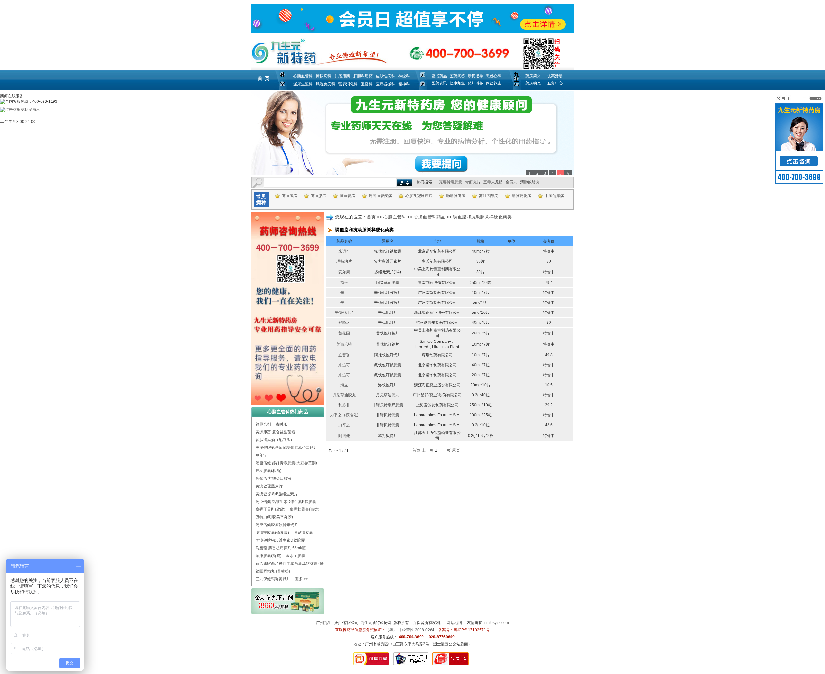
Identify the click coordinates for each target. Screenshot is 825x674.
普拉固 (344, 333)
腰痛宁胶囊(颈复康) (272, 532)
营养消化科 (348, 84)
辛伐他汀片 (344, 312)
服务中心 (555, 83)
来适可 (344, 251)
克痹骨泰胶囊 (450, 182)
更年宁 (261, 455)
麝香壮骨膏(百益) (304, 509)
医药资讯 (439, 83)
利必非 (344, 405)
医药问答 (457, 76)
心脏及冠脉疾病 (418, 196)
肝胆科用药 (363, 76)
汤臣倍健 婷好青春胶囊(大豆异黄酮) (286, 463)
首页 (371, 216)
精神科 (404, 84)
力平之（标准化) (344, 415)
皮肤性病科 (385, 76)
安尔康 (344, 272)
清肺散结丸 (529, 182)
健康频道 (457, 83)
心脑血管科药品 (429, 216)
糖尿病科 (323, 76)
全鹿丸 (511, 182)
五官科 (367, 84)
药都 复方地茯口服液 (273, 478)
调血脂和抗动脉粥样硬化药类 (482, 216)
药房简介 (533, 76)
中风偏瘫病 (554, 196)
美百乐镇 (344, 344)
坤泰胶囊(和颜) (268, 470)
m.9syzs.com (497, 623)
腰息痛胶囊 (303, 532)
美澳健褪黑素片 (269, 486)
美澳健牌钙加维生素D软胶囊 (280, 540)
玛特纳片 (344, 261)
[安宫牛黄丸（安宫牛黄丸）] (412, 133)
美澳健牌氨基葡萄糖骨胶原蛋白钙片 (286, 447)
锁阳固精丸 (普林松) (273, 571)
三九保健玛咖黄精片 (273, 579)
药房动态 (533, 83)
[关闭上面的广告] (799, 100)
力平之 (344, 425)
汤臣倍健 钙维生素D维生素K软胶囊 (286, 501)
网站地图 (454, 623)
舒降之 (344, 322)
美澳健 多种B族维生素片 (277, 494)
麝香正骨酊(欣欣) (270, 509)
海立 (344, 385)
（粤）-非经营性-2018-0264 (409, 630)
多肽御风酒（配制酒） (275, 440)
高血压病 (289, 196)
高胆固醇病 (488, 196)
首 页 (263, 78)
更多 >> (301, 579)
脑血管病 (347, 196)
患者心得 (493, 76)
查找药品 (439, 76)
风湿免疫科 (325, 84)
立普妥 (344, 355)
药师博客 (475, 83)
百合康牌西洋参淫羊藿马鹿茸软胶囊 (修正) (292, 563)
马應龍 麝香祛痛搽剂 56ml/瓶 (281, 548)
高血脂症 (318, 196)
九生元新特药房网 (376, 623)
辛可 (344, 292)
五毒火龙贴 (493, 182)
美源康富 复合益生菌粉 (275, 432)
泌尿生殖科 (303, 84)
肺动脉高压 (455, 196)
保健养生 (493, 83)
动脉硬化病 (521, 196)
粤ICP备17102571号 (472, 630)
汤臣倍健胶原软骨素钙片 (277, 525)
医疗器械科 (385, 84)
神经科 (404, 76)
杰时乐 (281, 424)
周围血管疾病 (380, 196)
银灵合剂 (263, 424)
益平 (344, 282)
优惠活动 (555, 76)
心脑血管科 (303, 76)
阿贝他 (344, 435)
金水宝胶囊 (295, 556)
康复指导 (475, 76)
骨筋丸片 (472, 182)
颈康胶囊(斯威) (268, 556)
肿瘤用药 (342, 76)
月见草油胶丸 (344, 395)
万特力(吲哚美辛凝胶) (274, 517)
